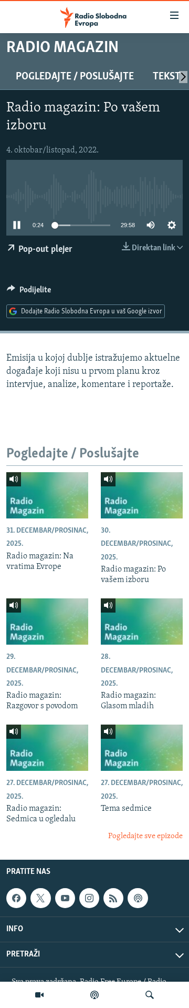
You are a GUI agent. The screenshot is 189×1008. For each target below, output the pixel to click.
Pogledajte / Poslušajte (75, 77)
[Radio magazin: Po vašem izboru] (142, 495)
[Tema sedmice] (142, 748)
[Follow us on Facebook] (16, 898)
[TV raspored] (138, 898)
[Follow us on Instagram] (89, 898)
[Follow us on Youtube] (65, 898)
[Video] (39, 995)
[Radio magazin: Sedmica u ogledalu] (47, 748)
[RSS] (113, 898)
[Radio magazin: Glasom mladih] (142, 621)
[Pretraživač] (149, 995)
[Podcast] (94, 995)
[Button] (29, 292)
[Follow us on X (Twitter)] (40, 898)
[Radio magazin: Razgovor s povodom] (47, 621)
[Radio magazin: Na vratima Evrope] (47, 495)
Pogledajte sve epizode (145, 836)
